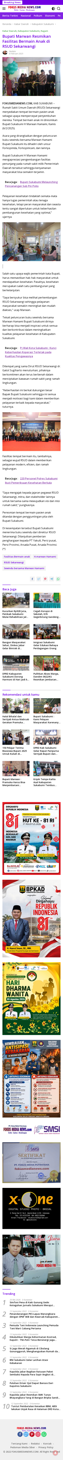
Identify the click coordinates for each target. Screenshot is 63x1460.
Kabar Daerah (9, 30)
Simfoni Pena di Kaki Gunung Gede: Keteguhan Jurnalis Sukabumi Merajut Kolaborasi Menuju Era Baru (31, 1304)
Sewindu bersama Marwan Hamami (24, 568)
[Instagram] (38, 1434)
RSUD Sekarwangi (14, 562)
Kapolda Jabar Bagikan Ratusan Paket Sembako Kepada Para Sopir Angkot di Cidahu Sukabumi (31, 1373)
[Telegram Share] (51, 579)
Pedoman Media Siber (22, 1447)
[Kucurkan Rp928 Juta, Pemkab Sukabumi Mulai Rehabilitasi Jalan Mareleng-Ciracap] (16, 600)
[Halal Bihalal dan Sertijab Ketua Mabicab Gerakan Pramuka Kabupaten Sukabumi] (16, 706)
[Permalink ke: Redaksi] (5, 52)
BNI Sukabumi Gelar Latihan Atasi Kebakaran (29, 1361)
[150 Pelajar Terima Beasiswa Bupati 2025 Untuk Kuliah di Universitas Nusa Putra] (16, 737)
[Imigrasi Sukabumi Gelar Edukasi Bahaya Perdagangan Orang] (47, 631)
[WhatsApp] (44, 1434)
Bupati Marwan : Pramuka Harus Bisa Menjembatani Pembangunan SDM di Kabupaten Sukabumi (14, 782)
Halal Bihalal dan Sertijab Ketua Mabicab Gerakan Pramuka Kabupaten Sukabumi (15, 719)
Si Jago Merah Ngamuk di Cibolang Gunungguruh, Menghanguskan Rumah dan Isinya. (34, 1350)
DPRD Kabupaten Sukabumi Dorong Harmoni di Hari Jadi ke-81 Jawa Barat (16, 676)
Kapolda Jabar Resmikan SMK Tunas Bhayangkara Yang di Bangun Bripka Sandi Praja (34, 1396)
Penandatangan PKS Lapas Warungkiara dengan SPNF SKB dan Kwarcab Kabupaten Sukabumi (34, 1315)
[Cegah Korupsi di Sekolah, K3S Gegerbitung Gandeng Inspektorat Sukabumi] (47, 600)
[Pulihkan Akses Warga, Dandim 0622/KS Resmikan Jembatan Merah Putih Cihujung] (47, 663)
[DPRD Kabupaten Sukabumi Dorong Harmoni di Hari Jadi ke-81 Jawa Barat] (16, 663)
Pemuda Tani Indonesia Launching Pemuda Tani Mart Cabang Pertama (34, 1327)
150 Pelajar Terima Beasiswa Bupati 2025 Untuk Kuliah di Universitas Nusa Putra (15, 750)
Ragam (44, 30)
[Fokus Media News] (24, 8)
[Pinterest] (32, 1434)
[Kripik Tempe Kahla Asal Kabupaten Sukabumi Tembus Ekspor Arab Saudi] (47, 768)
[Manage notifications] (55, 1452)
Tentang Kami (19, 1443)
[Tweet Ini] (38, 579)
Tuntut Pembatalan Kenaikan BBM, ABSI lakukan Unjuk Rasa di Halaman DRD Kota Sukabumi (35, 1408)
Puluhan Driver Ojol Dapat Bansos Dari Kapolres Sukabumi (31, 1385)
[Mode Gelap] (53, 8)
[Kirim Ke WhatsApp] (58, 579)
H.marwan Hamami (45, 556)
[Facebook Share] (32, 579)
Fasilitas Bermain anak (17, 556)
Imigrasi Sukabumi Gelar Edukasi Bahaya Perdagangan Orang (45, 645)
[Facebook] (20, 1434)
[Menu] (4, 8)
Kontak (47, 1443)
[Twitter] (26, 1434)
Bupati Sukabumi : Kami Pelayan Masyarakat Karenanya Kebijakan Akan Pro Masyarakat (46, 719)
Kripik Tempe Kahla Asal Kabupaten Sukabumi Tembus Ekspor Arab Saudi (44, 782)
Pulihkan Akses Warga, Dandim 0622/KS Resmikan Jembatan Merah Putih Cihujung (46, 676)
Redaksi (12, 51)
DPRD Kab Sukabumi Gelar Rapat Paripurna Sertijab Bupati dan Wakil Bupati (46, 750)
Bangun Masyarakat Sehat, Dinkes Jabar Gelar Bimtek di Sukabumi (14, 645)
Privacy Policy (45, 1447)
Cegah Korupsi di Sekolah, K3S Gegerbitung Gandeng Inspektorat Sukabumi (46, 614)
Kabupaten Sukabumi (29, 30)
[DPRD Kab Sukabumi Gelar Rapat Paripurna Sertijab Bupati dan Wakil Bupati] (47, 737)
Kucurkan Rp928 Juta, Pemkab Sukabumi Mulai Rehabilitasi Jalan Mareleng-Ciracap (15, 614)
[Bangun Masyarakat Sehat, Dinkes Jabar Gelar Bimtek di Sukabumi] (16, 631)
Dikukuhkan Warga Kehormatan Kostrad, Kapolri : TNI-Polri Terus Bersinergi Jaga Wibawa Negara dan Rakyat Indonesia (33, 1338)
